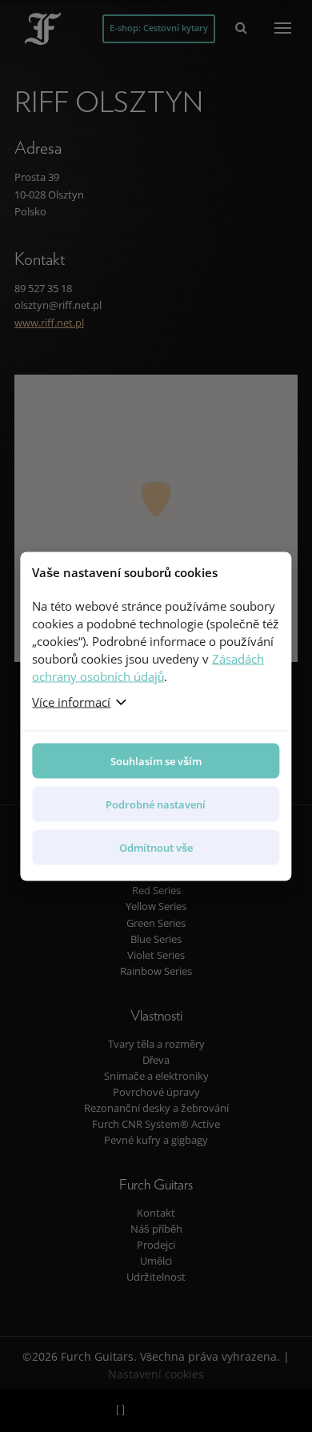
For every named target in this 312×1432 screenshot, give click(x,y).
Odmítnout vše (156, 847)
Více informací (71, 701)
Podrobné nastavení (156, 803)
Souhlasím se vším (156, 760)
